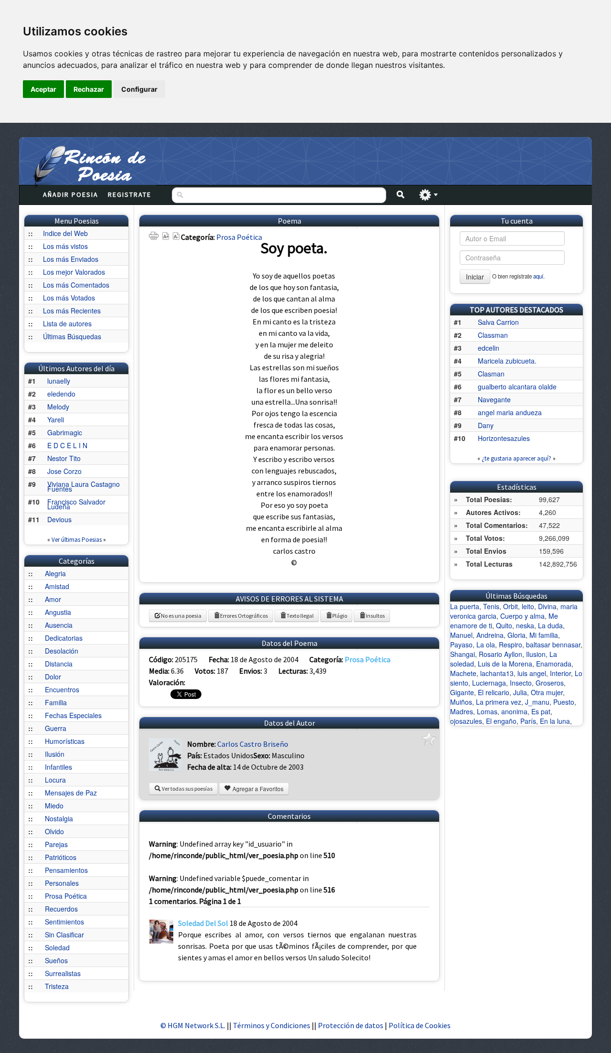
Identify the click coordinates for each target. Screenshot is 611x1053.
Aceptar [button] (43, 89)
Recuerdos (61, 908)
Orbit (510, 606)
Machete (463, 673)
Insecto (521, 683)
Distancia (59, 663)
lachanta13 (497, 673)
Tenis (491, 606)
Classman (493, 335)
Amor (53, 599)
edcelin (488, 348)
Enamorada (553, 663)
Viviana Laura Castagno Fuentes (83, 486)
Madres (461, 711)
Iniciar (475, 276)
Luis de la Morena (505, 663)
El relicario (493, 692)
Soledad (57, 947)
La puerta (464, 606)
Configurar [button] (139, 89)
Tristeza (57, 986)
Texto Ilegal (300, 615)
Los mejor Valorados (74, 272)
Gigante (462, 692)
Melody (58, 406)
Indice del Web (65, 233)
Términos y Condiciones (271, 1025)
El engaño (501, 721)
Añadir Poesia (70, 194)
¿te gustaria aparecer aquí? (516, 458)
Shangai (462, 654)
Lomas (487, 711)
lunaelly (58, 381)
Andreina (490, 635)
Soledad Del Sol (203, 923)
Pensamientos (66, 870)
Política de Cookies (420, 1025)
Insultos (375, 615)
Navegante (494, 399)
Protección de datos (351, 1025)
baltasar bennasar (553, 644)
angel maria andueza (510, 412)
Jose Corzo (64, 471)
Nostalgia (59, 818)
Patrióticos (60, 857)
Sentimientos (64, 921)
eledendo (61, 393)
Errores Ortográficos (244, 615)
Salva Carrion (498, 322)
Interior (560, 673)
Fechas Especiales (73, 715)
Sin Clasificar (64, 934)
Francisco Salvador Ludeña (76, 504)
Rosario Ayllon (500, 654)
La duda (550, 625)
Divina (547, 606)
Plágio (339, 615)
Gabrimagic (64, 432)
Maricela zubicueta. (507, 360)
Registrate (129, 194)
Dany (486, 425)
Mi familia (543, 635)
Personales (62, 883)
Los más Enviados (70, 259)
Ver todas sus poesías (186, 788)
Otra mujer (547, 692)
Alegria (55, 573)
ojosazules (466, 721)
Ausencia (59, 625)
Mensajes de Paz (71, 792)
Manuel (461, 635)
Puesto (563, 702)
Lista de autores (67, 323)
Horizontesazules (504, 438)
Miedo (54, 805)
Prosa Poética (66, 896)
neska (525, 625)
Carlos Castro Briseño (252, 744)
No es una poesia (181, 615)
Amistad (57, 586)
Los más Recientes (72, 310)
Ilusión (54, 754)
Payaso (461, 644)
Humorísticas (64, 741)
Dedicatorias (64, 638)
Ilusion (536, 654)
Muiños (461, 702)
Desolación (61, 650)
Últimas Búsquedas (72, 336)
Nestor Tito (64, 458)
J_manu (537, 702)
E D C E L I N (67, 445)
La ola (485, 644)
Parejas (56, 844)
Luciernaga (489, 683)
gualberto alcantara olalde (517, 386)
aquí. (539, 276)
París (528, 721)
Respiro (510, 644)
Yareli (55, 419)
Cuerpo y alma (522, 616)
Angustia (58, 612)
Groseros (550, 683)
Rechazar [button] (89, 89)
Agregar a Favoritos (257, 788)
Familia (56, 702)
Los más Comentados (76, 285)
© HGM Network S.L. (192, 1025)
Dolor (53, 676)
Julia (520, 692)
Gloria (516, 635)
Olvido (54, 831)
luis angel (531, 673)
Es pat (540, 711)
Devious (59, 519)
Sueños (56, 960)
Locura (55, 779)
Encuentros (62, 689)
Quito (504, 625)
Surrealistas (63, 973)
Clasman (491, 373)
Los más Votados (69, 297)
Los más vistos (65, 246)
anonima (514, 711)
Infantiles (58, 767)
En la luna (555, 721)
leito (528, 606)
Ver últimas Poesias (77, 540)
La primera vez (498, 702)
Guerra (55, 728)
